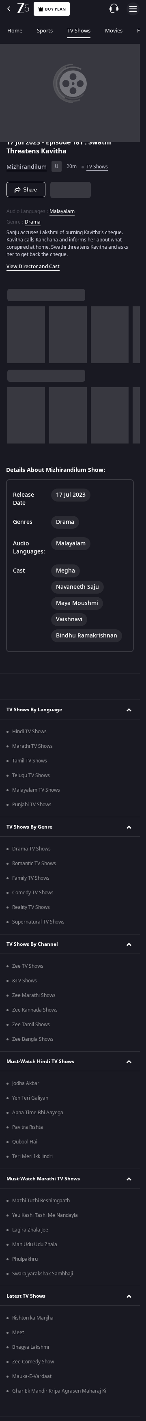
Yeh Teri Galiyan (30, 1098)
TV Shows (78, 30)
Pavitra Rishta (27, 1127)
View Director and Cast (33, 266)
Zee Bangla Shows (33, 1039)
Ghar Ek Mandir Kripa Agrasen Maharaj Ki (59, 1391)
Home (14, 30)
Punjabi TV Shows (32, 804)
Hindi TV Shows (29, 731)
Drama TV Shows (31, 849)
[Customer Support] (114, 9)
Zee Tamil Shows (31, 1024)
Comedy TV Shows (33, 892)
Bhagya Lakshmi (30, 1347)
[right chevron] (16, 334)
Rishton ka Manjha (33, 1318)
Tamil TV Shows (29, 760)
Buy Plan (55, 9)
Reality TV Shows (31, 907)
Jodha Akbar (25, 1083)
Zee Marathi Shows (34, 995)
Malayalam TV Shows (36, 790)
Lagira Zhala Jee (30, 1230)
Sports (45, 30)
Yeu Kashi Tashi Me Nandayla (45, 1215)
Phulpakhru (25, 1259)
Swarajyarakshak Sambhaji (42, 1273)
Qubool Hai (24, 1141)
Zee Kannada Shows (35, 1010)
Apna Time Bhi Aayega (37, 1112)
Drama (33, 222)
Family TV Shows (30, 878)
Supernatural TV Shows (38, 922)
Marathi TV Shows (32, 746)
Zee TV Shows (27, 966)
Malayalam (62, 211)
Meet (18, 1332)
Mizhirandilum (26, 167)
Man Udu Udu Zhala (34, 1244)
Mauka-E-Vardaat (32, 1376)
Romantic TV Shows (34, 863)
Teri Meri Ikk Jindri (32, 1156)
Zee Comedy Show (33, 1361)
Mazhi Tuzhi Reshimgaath (41, 1200)
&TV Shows (24, 980)
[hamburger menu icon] (133, 8)
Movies (113, 30)
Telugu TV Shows (31, 775)
